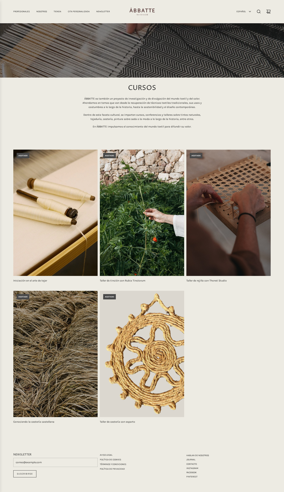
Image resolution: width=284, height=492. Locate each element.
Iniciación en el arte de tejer (30, 280)
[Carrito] (268, 11)
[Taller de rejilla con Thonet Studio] (228, 213)
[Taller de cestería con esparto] (142, 354)
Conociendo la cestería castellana (33, 421)
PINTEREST (191, 476)
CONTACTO (191, 464)
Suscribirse (25, 473)
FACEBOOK (191, 472)
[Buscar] (259, 11)
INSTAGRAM (192, 468)
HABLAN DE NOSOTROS (197, 455)
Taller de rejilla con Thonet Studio (206, 280)
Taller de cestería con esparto (117, 421)
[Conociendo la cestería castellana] (55, 354)
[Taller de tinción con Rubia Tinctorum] (142, 213)
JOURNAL (190, 459)
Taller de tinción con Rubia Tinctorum (122, 280)
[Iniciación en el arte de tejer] (55, 213)
